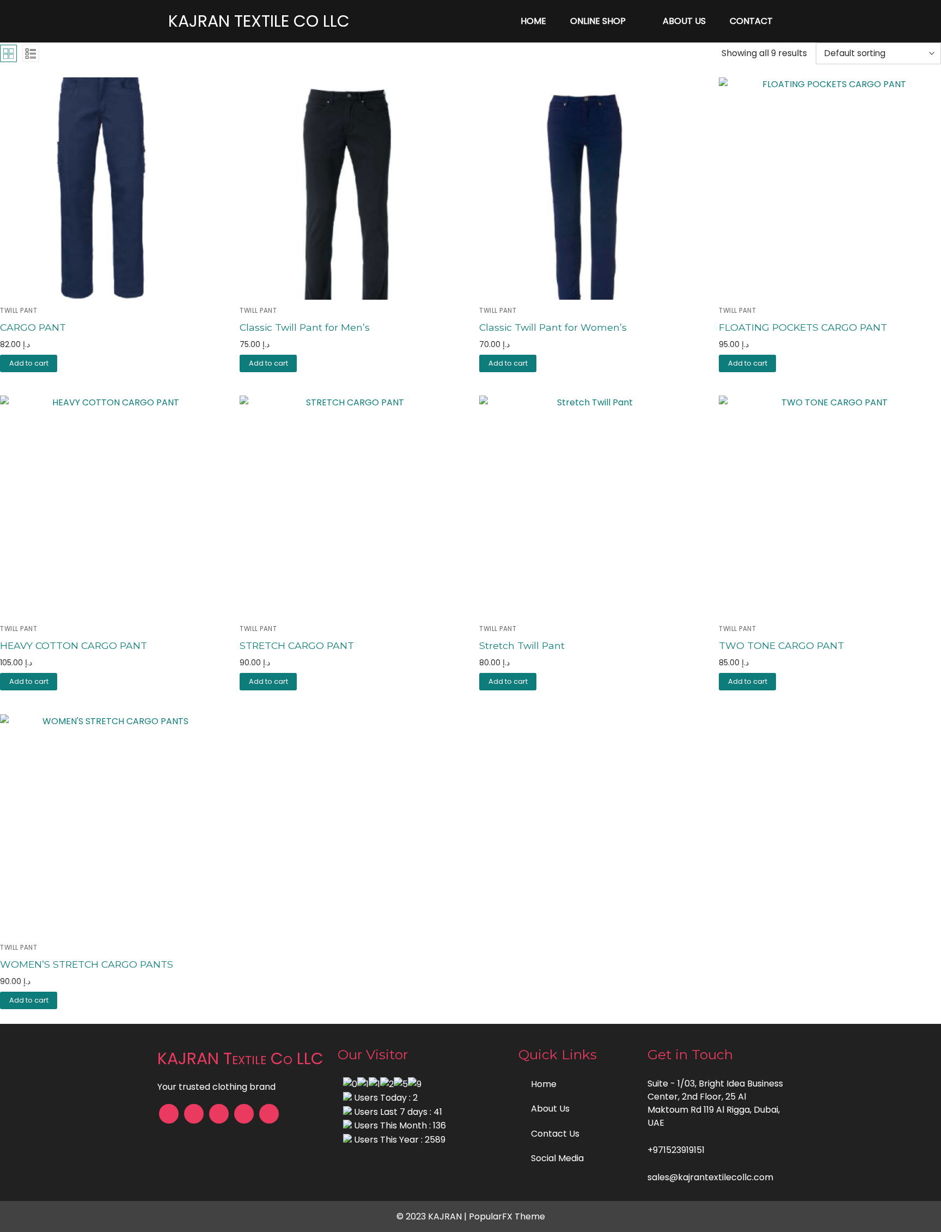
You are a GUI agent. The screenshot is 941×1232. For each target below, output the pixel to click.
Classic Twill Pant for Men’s (305, 327)
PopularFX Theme (507, 1216)
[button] (28, 363)
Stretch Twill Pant (522, 645)
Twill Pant (258, 310)
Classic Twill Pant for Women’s (553, 327)
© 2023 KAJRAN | (432, 1216)
